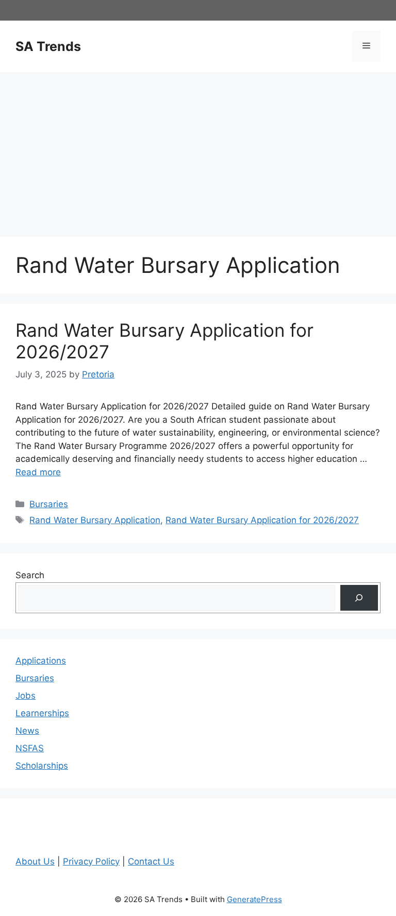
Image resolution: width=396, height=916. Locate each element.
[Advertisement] (198, 149)
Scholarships (41, 766)
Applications (40, 660)
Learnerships (42, 713)
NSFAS (29, 748)
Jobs (25, 695)
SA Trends (48, 46)
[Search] (359, 598)
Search (29, 575)
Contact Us (151, 861)
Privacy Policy (91, 861)
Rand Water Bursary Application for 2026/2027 (262, 520)
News (27, 730)
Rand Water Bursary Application (94, 520)
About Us (35, 861)
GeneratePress (254, 899)
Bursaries (48, 504)
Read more (38, 472)
